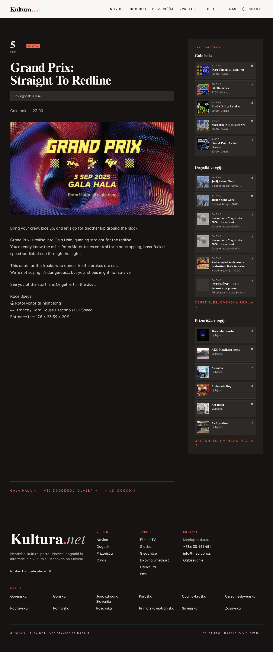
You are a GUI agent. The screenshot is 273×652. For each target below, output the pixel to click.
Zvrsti (186, 9)
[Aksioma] (225, 372)
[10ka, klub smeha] (225, 335)
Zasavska (233, 608)
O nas (231, 9)
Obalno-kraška (194, 596)
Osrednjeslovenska (240, 596)
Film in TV (148, 540)
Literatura (148, 567)
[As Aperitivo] (225, 427)
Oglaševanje (193, 560)
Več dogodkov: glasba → (71, 490)
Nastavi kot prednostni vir (28, 571)
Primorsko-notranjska (156, 608)
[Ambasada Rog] (225, 390)
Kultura (47, 538)
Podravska (19, 608)
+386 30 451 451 (197, 546)
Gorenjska (18, 596)
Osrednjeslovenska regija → (224, 304)
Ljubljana (217, 335)
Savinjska (189, 608)
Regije (209, 9)
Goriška (59, 596)
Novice (117, 9)
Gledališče (148, 553)
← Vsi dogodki (120, 490)
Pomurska (61, 608)
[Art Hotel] (225, 408)
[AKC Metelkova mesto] (225, 353)
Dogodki (138, 9)
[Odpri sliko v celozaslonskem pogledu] (92, 168)
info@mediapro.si (197, 553)
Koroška (145, 596)
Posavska (104, 608)
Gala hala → (23, 490)
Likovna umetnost (154, 560)
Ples (143, 574)
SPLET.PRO (212, 633)
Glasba (145, 546)
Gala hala (19, 110)
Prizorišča (163, 9)
